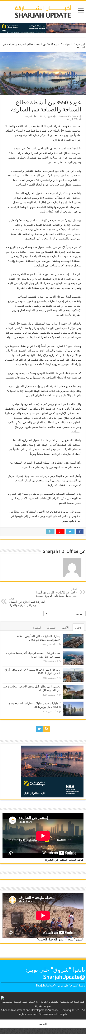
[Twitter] (39, 729)
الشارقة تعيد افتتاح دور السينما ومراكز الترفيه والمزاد (27, 602)
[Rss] (46, 729)
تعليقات (51, 627)
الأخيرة (78, 627)
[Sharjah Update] (43, 11)
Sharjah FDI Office (68, 116)
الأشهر (65, 627)
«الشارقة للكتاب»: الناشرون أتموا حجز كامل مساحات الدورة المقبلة (56, 592)
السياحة (67, 44)
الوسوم (37, 627)
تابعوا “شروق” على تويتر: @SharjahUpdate (55, 973)
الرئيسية (81, 44)
